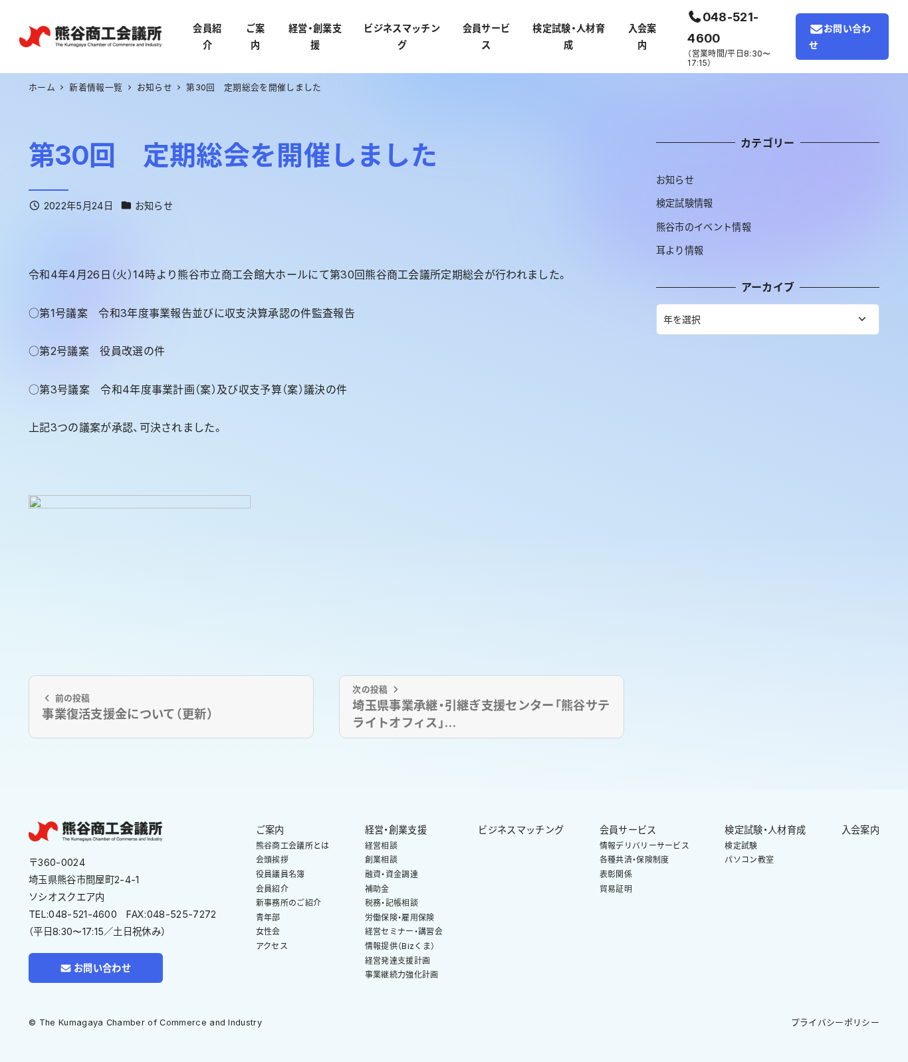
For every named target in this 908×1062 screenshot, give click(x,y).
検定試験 (741, 846)
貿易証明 (616, 889)
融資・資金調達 (391, 874)
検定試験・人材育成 (765, 829)
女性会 (268, 931)
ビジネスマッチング (521, 829)
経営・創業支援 (396, 829)
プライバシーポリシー (835, 1022)
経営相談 (381, 846)
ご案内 (270, 829)
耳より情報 (680, 250)
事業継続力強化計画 (402, 975)
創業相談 (381, 860)
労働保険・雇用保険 (400, 917)
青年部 (268, 917)
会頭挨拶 (272, 860)
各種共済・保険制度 (634, 860)
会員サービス (628, 829)
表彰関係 (616, 874)
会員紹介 (272, 889)
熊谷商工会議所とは (293, 846)
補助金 (377, 889)
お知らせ (154, 205)
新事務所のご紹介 (289, 903)
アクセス (272, 946)
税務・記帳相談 (391, 903)
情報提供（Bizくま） (400, 946)
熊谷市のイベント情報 (703, 227)
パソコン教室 (749, 860)
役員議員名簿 (280, 874)
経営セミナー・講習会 (404, 931)
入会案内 (860, 829)
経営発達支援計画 (398, 961)
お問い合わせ (840, 37)
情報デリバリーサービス (645, 846)
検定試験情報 (684, 203)
